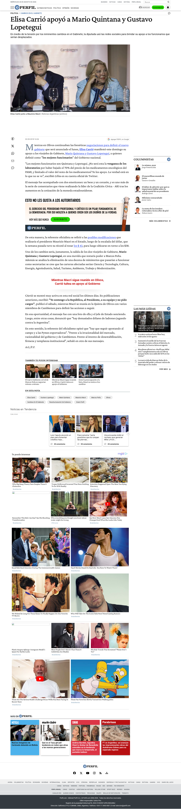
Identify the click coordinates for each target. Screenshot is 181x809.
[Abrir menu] (12, 7)
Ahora (10, 782)
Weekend (74, 786)
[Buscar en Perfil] (168, 2)
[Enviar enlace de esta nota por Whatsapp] (12, 153)
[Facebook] (74, 773)
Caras (119, 2)
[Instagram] (94, 773)
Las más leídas (145, 308)
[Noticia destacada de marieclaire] (55, 723)
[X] (81, 773)
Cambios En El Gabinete (35, 402)
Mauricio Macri (80, 397)
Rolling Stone (100, 789)
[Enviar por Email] (12, 161)
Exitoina (145, 782)
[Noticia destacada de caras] (85, 723)
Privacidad (91, 793)
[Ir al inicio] (25, 7)
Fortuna (82, 786)
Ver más (163, 369)
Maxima (127, 789)
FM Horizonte (119, 786)
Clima (64, 782)
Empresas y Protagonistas (116, 782)
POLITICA (14, 13)
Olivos (108, 397)
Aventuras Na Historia (85, 789)
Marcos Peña (96, 397)
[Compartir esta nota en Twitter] (12, 146)
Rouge (98, 786)
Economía (36, 782)
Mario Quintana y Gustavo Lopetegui (87, 153)
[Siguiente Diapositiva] (128, 433)
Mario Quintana (64, 397)
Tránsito (125, 793)
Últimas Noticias (44, 8)
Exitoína (127, 2)
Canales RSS (56, 793)
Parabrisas (91, 786)
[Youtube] (87, 773)
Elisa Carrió (86, 149)
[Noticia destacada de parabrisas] (115, 723)
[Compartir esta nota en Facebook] (12, 138)
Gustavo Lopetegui (47, 397)
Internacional (55, 782)
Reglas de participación (111, 793)
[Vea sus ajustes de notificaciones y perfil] (167, 7)
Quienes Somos (68, 793)
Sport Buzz (111, 789)
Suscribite (158, 8)
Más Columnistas (158, 221)
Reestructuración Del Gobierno (60, 402)
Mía (104, 786)
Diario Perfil (80, 402)
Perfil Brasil (136, 2)
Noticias (112, 2)
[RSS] (100, 773)
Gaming (152, 782)
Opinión (65, 8)
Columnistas (144, 159)
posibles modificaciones (102, 237)
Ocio (77, 782)
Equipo (99, 793)
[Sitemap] (107, 773)
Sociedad (75, 8)
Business (104, 2)
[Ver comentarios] (169, 13)
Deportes (71, 782)
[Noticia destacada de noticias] (24, 723)
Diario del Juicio (167, 782)
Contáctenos (80, 793)
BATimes (109, 786)
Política (57, 8)
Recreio (119, 789)
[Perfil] (25, 716)
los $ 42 (78, 245)
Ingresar (146, 7)
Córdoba (84, 782)
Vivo (158, 782)
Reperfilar (93, 782)
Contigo (72, 789)
